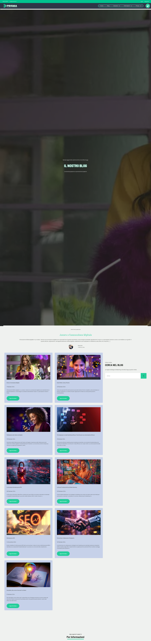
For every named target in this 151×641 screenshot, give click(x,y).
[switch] (148, 6)
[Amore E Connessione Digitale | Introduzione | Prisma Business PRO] (28, 367)
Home (101, 6)
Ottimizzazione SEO (11, 538)
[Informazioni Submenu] (132, 6)
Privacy (137, 6)
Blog (108, 6)
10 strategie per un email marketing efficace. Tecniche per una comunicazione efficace (76, 435)
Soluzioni (115, 6)
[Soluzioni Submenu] (120, 6)
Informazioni (127, 6)
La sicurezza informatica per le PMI (14, 487)
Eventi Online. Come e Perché (63, 382)
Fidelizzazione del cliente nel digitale (14, 435)
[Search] (143, 376)
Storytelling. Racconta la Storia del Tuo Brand (16, 590)
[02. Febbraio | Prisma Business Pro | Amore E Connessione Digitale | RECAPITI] (79, 367)
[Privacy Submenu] (141, 6)
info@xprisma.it (13, 1)
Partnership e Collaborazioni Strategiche (65, 538)
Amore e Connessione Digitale (13, 382)
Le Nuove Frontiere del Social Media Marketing (67, 487)
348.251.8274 (5, 1)
